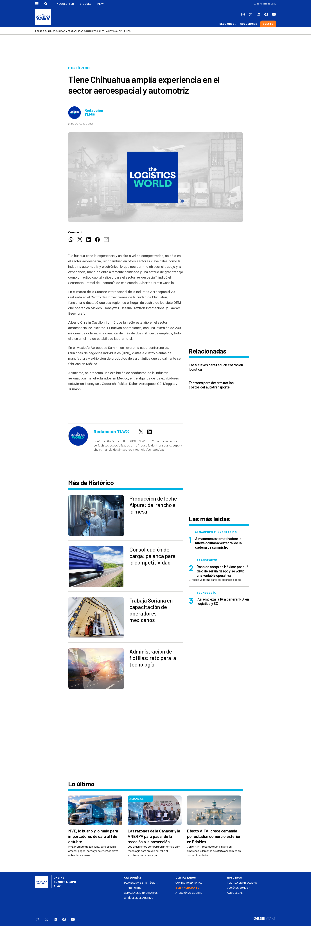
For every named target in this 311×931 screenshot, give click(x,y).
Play (100, 4)
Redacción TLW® (93, 112)
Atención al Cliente (188, 892)
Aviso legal (235, 892)
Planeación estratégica (140, 882)
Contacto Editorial (188, 882)
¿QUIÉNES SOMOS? (238, 887)
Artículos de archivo (138, 897)
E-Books (85, 4)
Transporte (132, 887)
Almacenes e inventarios (141, 892)
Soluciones (248, 24)
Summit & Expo (65, 882)
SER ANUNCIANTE (187, 887)
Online (59, 877)
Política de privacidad (242, 882)
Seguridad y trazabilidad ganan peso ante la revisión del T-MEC (91, 31)
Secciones (226, 24)
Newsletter (65, 4)
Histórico (79, 68)
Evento (268, 24)
